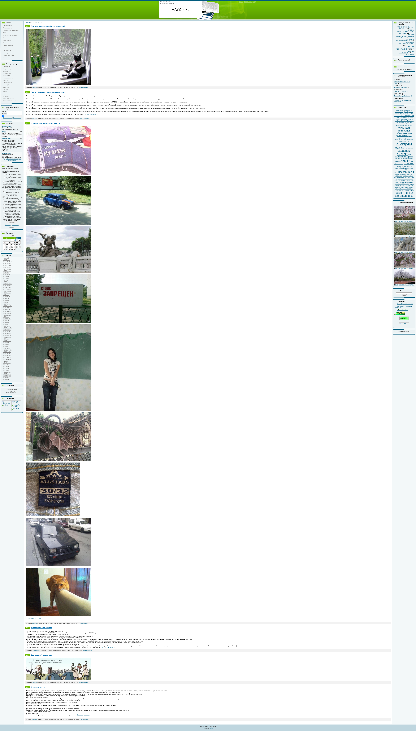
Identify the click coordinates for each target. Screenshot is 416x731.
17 (17, 245)
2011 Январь (7, 357)
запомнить (7, 116)
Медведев (410, 184)
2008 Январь (7, 291)
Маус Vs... (6, 94)
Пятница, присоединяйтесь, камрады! (48, 26)
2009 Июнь (6, 322)
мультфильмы (400, 125)
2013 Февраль (7, 376)
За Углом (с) (410, 39)
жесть (405, 117)
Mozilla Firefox (399, 110)
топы (406, 176)
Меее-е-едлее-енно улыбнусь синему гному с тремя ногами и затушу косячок (12, 201)
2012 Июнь (6, 370)
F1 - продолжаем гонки (403, 40)
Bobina (408, 190)
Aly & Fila (404, 190)
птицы (405, 180)
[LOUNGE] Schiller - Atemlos (405, 43)
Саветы (5, 75)
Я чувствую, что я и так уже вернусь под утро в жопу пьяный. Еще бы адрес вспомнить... (12, 219)
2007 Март (6, 273)
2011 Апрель (7, 363)
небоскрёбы (398, 188)
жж (405, 125)
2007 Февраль (7, 271)
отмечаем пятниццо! (404, 129)
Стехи (4, 80)
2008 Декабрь (7, 311)
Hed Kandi (410, 148)
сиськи (405, 161)
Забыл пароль (7, 118)
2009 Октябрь (7, 330)
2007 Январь (7, 269)
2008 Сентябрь (7, 306)
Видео (4, 87)
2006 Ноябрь (7, 265)
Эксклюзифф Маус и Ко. (9, 100)
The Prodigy (410, 121)
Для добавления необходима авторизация (12, 159)
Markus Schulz (402, 179)
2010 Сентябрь (7, 350)
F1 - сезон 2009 (403, 53)
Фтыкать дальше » (91, 114)
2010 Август (6, 348)
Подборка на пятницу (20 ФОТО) (45, 123)
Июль (37, 22)
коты (402, 138)
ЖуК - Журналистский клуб (405, 304)
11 (19, 242)
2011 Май (6, 365)
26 (4, 249)
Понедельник (409, 139)
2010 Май (6, 342)
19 (4, 247)
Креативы (5, 71)
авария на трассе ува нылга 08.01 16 (405, 36)
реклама (396, 180)
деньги (409, 177)
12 (4, 245)
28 (9, 249)
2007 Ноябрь (7, 287)
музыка (399, 147)
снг (412, 119)
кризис (401, 141)
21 (9, 247)
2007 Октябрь (7, 285)
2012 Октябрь (7, 372)
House (405, 148)
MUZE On (411, 30)
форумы (397, 174)
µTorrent (406, 110)
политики (410, 168)
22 (12, 247)
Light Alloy (406, 112)
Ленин (410, 133)
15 (12, 245)
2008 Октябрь (7, 308)
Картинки (5, 73)
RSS (176, 3)
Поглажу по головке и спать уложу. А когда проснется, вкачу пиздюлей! (12, 179)
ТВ (403, 184)
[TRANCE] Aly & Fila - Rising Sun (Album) (405, 32)
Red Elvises (410, 117)
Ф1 (412, 185)
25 (19, 247)
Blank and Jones (399, 119)
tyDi (404, 176)
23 (14, 247)
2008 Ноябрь (7, 309)
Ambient (411, 176)
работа (406, 113)
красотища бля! (400, 187)
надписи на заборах (401, 158)
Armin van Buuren (399, 116)
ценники (404, 182)
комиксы (410, 164)
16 (14, 245)
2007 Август (6, 282)
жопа (408, 125)
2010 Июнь (6, 344)
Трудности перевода (400, 87)
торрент (410, 110)
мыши (405, 170)
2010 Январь (7, 335)
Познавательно (7, 78)
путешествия (397, 190)
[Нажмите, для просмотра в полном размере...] (58, 224)
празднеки (403, 164)
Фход (254, 2)
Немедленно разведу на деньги (13, 190)
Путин (412, 190)
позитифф (401, 122)
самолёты (410, 189)
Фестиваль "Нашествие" (42, 655)
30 (14, 249)
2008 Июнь (6, 300)
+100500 (397, 193)
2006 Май (6, 258)
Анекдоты (5, 69)
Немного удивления (400, 92)
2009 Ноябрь (7, 331)
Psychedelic (398, 121)
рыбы (408, 180)
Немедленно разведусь (13, 189)
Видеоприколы (405, 172)
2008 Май (6, 298)
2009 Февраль (7, 315)
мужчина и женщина (400, 177)
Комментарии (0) (84, 87)
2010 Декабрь (7, 355)
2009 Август (6, 326)
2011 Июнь (6, 366)
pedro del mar (409, 179)
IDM (397, 122)
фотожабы (410, 182)
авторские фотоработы (402, 124)
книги (405, 184)
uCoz (211, 728)
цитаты (412, 124)
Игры (4, 91)
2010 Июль (6, 346)
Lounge (410, 136)
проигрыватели (399, 112)
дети (408, 141)
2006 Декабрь (7, 267)
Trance (411, 113)
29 (12, 249)
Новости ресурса (7, 98)
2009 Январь (7, 313)
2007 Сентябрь (7, 284)
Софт (4, 89)
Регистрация (17, 118)
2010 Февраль (7, 337)
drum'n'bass (407, 119)
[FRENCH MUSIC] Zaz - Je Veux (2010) (405, 27)
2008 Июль (6, 302)
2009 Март (6, 317)
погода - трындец (405, 185)
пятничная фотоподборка (404, 194)
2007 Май (6, 276)
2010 (32, 22)
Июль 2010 (12, 236)
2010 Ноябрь (7, 354)
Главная (27, 22)
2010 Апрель (7, 341)
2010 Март (6, 339)
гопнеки (401, 169)
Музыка (5, 84)
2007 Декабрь (7, 289)
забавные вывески (404, 152)
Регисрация (248, 2)
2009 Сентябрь (7, 328)
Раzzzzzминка (409, 42)
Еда (411, 125)
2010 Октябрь (7, 352)
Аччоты (5, 96)
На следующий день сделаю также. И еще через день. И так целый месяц (12, 209)
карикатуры (408, 122)
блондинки (403, 174)
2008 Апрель (7, 296)
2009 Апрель (7, 319)
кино (401, 176)
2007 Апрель (7, 274)
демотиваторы (402, 136)
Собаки (397, 117)
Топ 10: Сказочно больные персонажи (48, 92)
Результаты (8, 225)
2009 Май (6, 320)
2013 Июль (6, 377)
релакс (397, 139)
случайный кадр (401, 168)
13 (7, 245)
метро (396, 169)
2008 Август (6, 304)
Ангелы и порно (38, 687)
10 (17, 242)
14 (9, 245)
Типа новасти (6, 66)
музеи (411, 187)
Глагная (241, 2)
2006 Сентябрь (7, 262)
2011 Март (6, 361)
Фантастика (409, 174)
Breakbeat (404, 121)
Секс (407, 187)
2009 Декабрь (7, 333)
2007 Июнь (6, 278)
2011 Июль (6, 368)
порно (401, 117)
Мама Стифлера (402, 166)
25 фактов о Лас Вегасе (41, 628)
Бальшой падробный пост (402, 96)
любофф (404, 188)
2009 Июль (6, 324)
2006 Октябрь (7, 263)
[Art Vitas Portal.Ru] (16, 410)
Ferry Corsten (398, 184)
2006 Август (6, 260)
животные (409, 116)
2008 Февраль (7, 293)
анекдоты (404, 144)
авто (409, 166)
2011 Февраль (7, 359)
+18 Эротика (6, 82)
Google (401, 180)
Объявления (402, 133)
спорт (397, 176)
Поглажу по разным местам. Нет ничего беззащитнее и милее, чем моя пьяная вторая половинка (11, 186)
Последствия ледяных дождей (404, 221)
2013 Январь (7, 374)
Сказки (397, 185)
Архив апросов (15, 225)
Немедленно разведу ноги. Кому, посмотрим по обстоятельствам (13, 194)
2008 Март (6, 295)
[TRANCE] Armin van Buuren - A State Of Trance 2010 (405, 49)
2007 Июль (6, 280)
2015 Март (6, 379)
